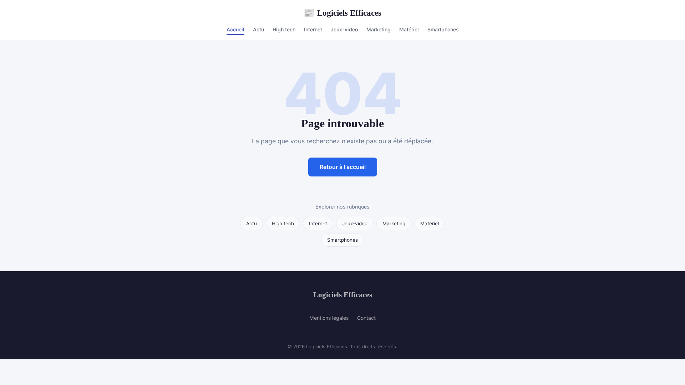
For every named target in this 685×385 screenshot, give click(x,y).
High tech (284, 29)
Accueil (235, 29)
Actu (258, 29)
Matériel (409, 29)
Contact (366, 318)
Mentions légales (329, 318)
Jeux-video (344, 29)
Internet (313, 29)
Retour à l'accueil (343, 166)
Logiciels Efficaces (342, 12)
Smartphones (443, 29)
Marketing (378, 29)
